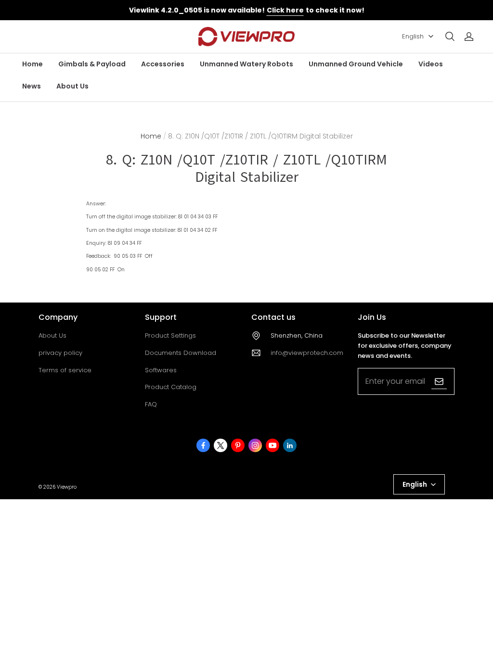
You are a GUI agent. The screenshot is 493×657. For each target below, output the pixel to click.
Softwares (161, 370)
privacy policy (60, 352)
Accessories (162, 64)
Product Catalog (170, 387)
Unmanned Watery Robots (246, 64)
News (31, 86)
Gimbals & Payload (92, 64)
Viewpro (67, 487)
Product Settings (170, 335)
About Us (72, 86)
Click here (285, 10)
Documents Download (180, 352)
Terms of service (65, 370)
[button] (449, 36)
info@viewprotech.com (307, 352)
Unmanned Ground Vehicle (356, 64)
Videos (430, 64)
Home (32, 64)
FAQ (151, 404)
